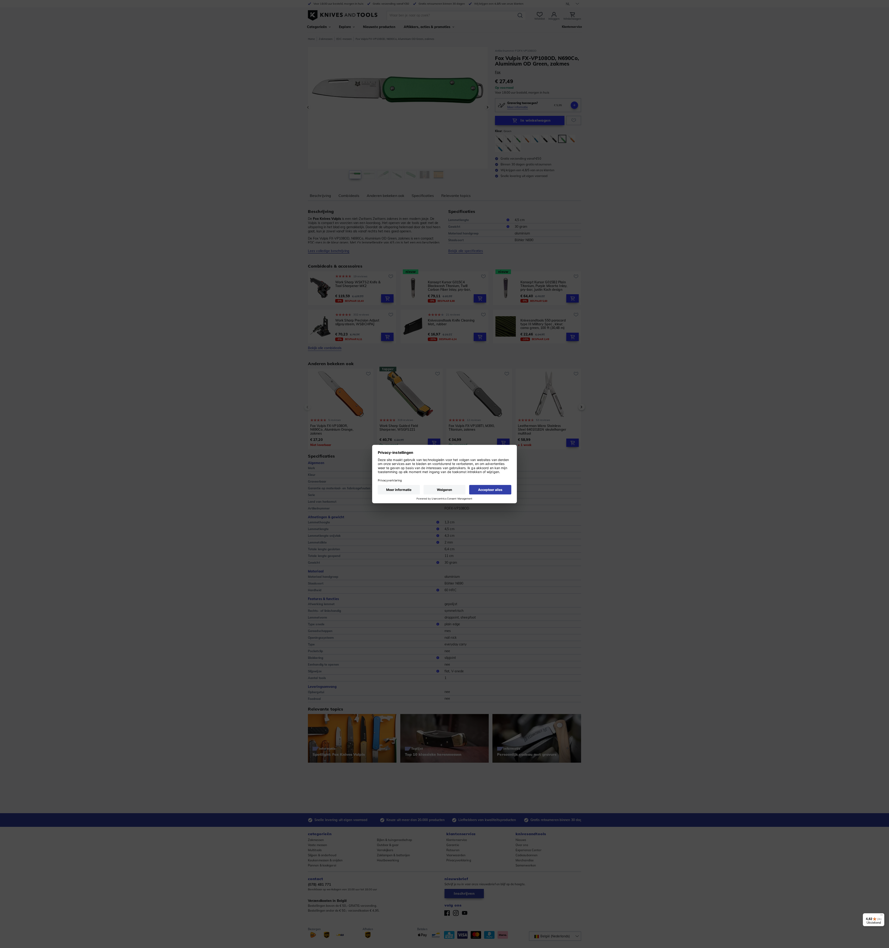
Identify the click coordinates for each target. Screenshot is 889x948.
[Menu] (881, 916)
